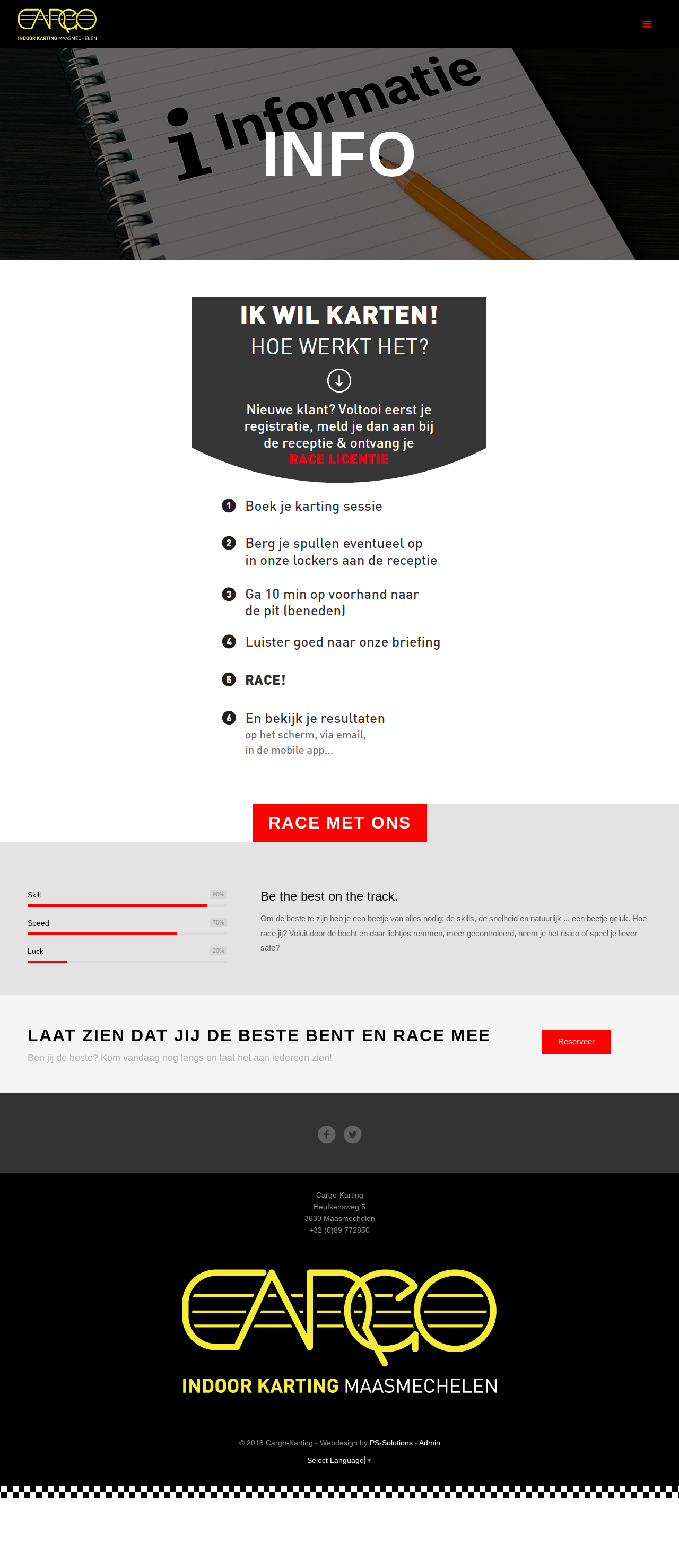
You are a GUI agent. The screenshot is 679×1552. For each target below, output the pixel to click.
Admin (429, 1442)
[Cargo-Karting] (58, 24)
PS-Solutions (391, 1442)
